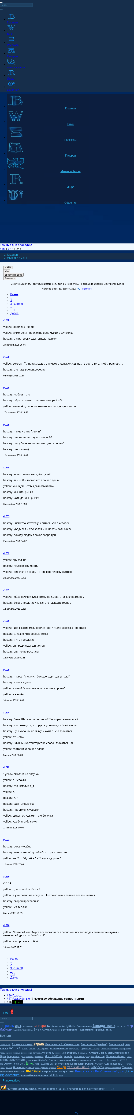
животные (121, 1026)
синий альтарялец (13, 1060)
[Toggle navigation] (1, 2)
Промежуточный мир (90, 1049)
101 (12, 310)
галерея (43, 1048)
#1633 (6, 516)
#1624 (6, 712)
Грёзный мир (103, 1029)
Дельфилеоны (27, 1056)
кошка (15, 1048)
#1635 (6, 425)
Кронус (52, 1067)
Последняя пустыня (12, 1071)
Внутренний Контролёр (69, 1063)
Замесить (10, 278)
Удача (39, 1044)
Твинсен (127, 1067)
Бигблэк (52, 1026)
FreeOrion (126, 1064)
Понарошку (20, 1067)
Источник (87, 288)
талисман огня (59, 1048)
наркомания (86, 1029)
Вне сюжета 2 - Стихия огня (62, 1044)
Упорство (47, 1052)
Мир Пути (76, 1026)
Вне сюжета (42, 1029)
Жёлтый (33, 1071)
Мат (7, 271)
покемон (19, 1063)
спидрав (84, 1053)
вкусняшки (27, 1026)
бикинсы (58, 1053)
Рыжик (89, 1063)
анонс (24, 1049)
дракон (86, 1026)
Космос (32, 1049)
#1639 (6, 357)
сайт (61, 1026)
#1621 (6, 840)
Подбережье (71, 1052)
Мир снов (13, 1056)
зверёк (68, 1056)
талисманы (27, 1030)
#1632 (6, 553)
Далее (14, 313)
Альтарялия (100, 1064)
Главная (12, 254)
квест (114, 1060)
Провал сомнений (60, 1060)
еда (68, 1026)
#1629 (6, 621)
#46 (2, 248)
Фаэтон (100, 1056)
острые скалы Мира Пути (58, 1071)
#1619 (6, 876)
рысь (2, 1067)
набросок (97, 1067)
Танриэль (7, 1026)
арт (18, 1026)
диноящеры (113, 1063)
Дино (29, 1063)
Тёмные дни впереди (22, 1053)
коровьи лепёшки (113, 1067)
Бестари (40, 1026)
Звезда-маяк (103, 1026)
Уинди (61, 1067)
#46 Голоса (14, 995)
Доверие (44, 1067)
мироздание (33, 1067)
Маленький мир (115, 1056)
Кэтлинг (36, 1053)
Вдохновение (69, 1029)
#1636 (6, 388)
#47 (10, 248)
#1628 (6, 670)
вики (61, 1075)
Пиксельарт (5, 1044)
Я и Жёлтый (53, 1056)
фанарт (32, 1060)
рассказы (101, 1060)
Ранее (14, 294)
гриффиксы (74, 1049)
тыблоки (55, 1030)
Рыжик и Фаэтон (22, 1044)
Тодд (109, 1060)
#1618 (6, 925)
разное (9, 1053)
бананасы (39, 1056)
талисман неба (78, 1067)
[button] (5, 1035)
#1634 (6, 467)
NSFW (8, 267)
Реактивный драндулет (84, 1056)
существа (98, 1052)
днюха (18, 1030)
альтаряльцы (44, 1063)
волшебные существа (34, 1075)
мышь (54, 1075)
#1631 (6, 590)
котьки (9, 1067)
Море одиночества (84, 1060)
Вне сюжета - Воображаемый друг (100, 1071)
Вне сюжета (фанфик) (94, 1044)
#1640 (6, 320)
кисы (129, 1056)
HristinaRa (42, 1060)
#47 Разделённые (18, 998)
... (11, 306)
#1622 (6, 767)
